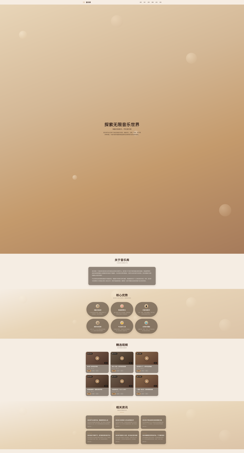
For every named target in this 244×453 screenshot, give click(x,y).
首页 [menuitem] (141, 2)
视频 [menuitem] (153, 2)
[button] (97, 358)
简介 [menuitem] (145, 2)
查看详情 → (89, 426)
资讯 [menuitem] (156, 2)
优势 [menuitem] (149, 2)
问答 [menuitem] (160, 2)
